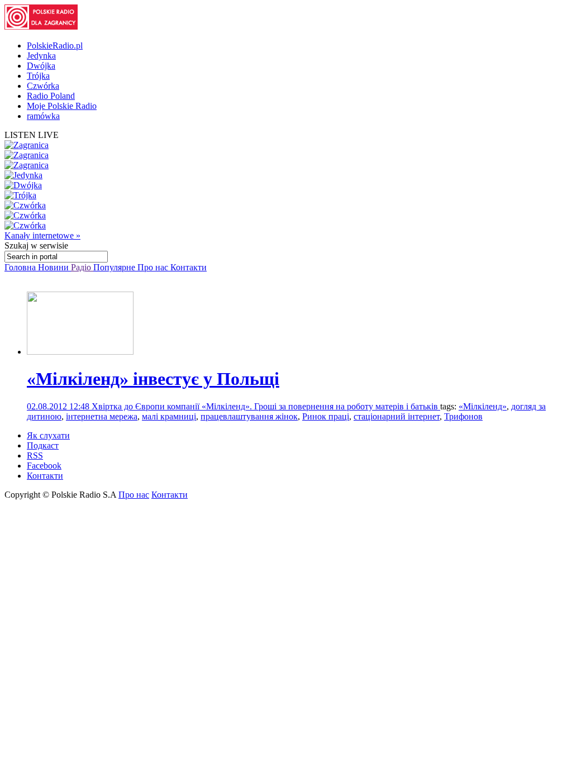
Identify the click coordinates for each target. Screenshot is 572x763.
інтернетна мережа (101, 416)
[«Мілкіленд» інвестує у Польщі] (80, 351)
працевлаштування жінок (249, 416)
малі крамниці (169, 416)
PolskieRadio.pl (55, 45)
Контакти (188, 267)
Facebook (44, 465)
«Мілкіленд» (483, 406)
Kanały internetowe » (42, 235)
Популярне (115, 267)
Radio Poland (51, 96)
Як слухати (48, 435)
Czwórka (43, 85)
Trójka (38, 75)
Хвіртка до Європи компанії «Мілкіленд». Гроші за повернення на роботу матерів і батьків (266, 406)
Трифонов (463, 416)
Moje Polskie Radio (62, 106)
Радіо (82, 267)
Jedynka (41, 55)
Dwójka (41, 65)
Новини (54, 267)
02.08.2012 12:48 (59, 406)
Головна (21, 267)
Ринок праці (325, 416)
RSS (35, 455)
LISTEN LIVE (31, 135)
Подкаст (43, 445)
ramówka (43, 116)
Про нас (153, 267)
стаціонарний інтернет (397, 416)
